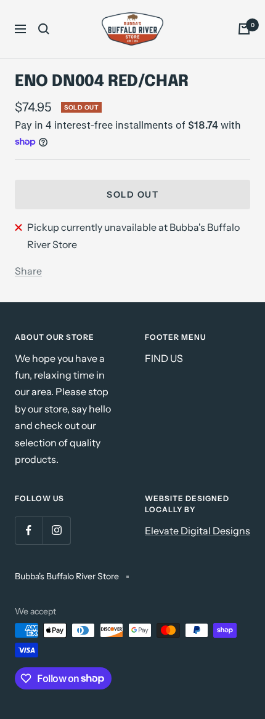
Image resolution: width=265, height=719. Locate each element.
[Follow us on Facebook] (29, 530)
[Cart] (244, 28)
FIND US (164, 358)
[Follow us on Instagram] (56, 530)
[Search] (43, 28)
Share (28, 271)
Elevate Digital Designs (197, 530)
